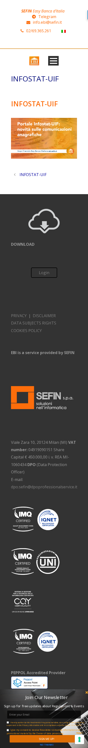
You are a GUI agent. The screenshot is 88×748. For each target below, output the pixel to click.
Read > (79, 733)
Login (44, 272)
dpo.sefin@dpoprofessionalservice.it (44, 487)
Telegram (47, 16)
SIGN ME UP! (46, 738)
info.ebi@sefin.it (47, 22)
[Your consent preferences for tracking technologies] (79, 739)
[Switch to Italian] (63, 31)
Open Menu (53, 61)
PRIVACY (19, 315)
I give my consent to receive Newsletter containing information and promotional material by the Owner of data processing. (43, 731)
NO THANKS (47, 744)
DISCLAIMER (44, 315)
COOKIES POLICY (26, 330)
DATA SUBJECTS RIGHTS (33, 323)
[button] (46, 697)
